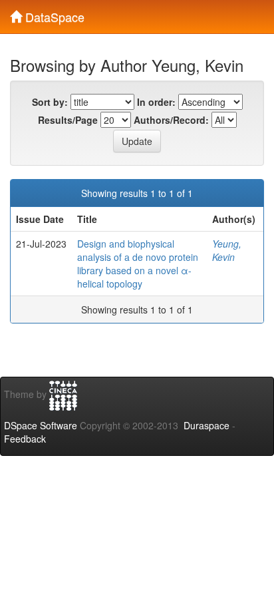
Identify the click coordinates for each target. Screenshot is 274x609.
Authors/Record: (171, 119)
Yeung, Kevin (226, 250)
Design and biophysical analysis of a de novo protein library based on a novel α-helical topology (137, 263)
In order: (156, 101)
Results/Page (68, 119)
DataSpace (53, 14)
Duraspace (206, 425)
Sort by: (50, 101)
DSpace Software (40, 425)
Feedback (25, 438)
